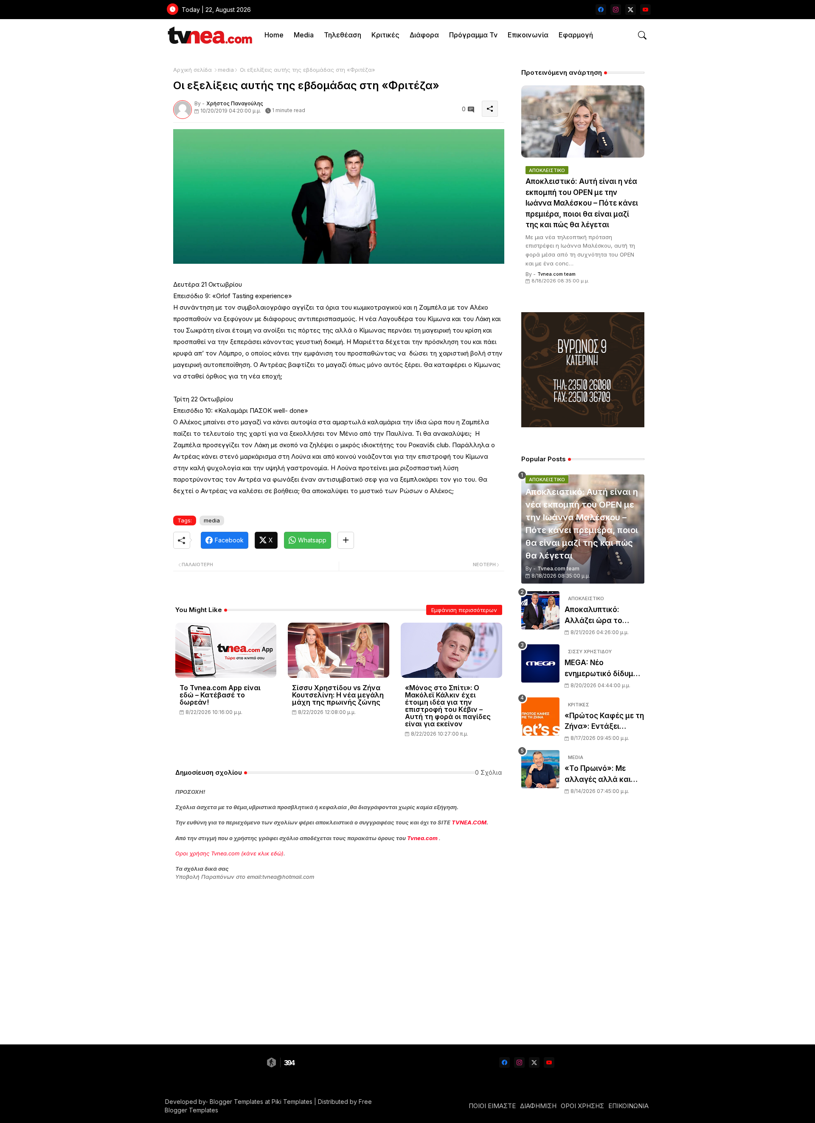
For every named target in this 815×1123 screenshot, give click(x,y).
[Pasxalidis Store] (582, 425)
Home (274, 35)
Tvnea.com (422, 838)
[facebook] (601, 9)
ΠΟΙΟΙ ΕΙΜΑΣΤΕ (492, 1106)
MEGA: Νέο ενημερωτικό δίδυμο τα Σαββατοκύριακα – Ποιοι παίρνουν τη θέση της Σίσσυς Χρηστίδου (604, 668)
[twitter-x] (630, 9)
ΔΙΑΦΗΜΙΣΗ (538, 1106)
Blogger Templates (236, 1101)
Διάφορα (424, 35)
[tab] (274, 35)
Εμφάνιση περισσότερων (464, 610)
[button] (642, 35)
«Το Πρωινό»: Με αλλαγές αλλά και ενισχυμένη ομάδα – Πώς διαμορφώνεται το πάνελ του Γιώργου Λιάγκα (604, 774)
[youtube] (645, 9)
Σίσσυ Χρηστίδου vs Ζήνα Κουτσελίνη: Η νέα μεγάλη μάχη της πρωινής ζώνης (338, 695)
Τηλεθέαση (342, 35)
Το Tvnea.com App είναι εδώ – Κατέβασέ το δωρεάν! (220, 695)
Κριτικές (385, 35)
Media (304, 35)
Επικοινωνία (528, 35)
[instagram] (615, 9)
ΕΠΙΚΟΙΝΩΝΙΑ (628, 1106)
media (226, 69)
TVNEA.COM (469, 822)
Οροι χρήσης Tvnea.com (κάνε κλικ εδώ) (229, 853)
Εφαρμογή (576, 35)
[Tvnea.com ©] (209, 35)
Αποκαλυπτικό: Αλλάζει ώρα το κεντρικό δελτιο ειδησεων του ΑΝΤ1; (600, 615)
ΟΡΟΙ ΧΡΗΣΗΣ (582, 1106)
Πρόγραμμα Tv (473, 35)
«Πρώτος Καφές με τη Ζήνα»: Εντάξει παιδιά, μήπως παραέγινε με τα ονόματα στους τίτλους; (604, 721)
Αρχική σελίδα (192, 69)
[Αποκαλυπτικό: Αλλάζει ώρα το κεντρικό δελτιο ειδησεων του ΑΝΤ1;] (540, 610)
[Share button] (345, 540)
